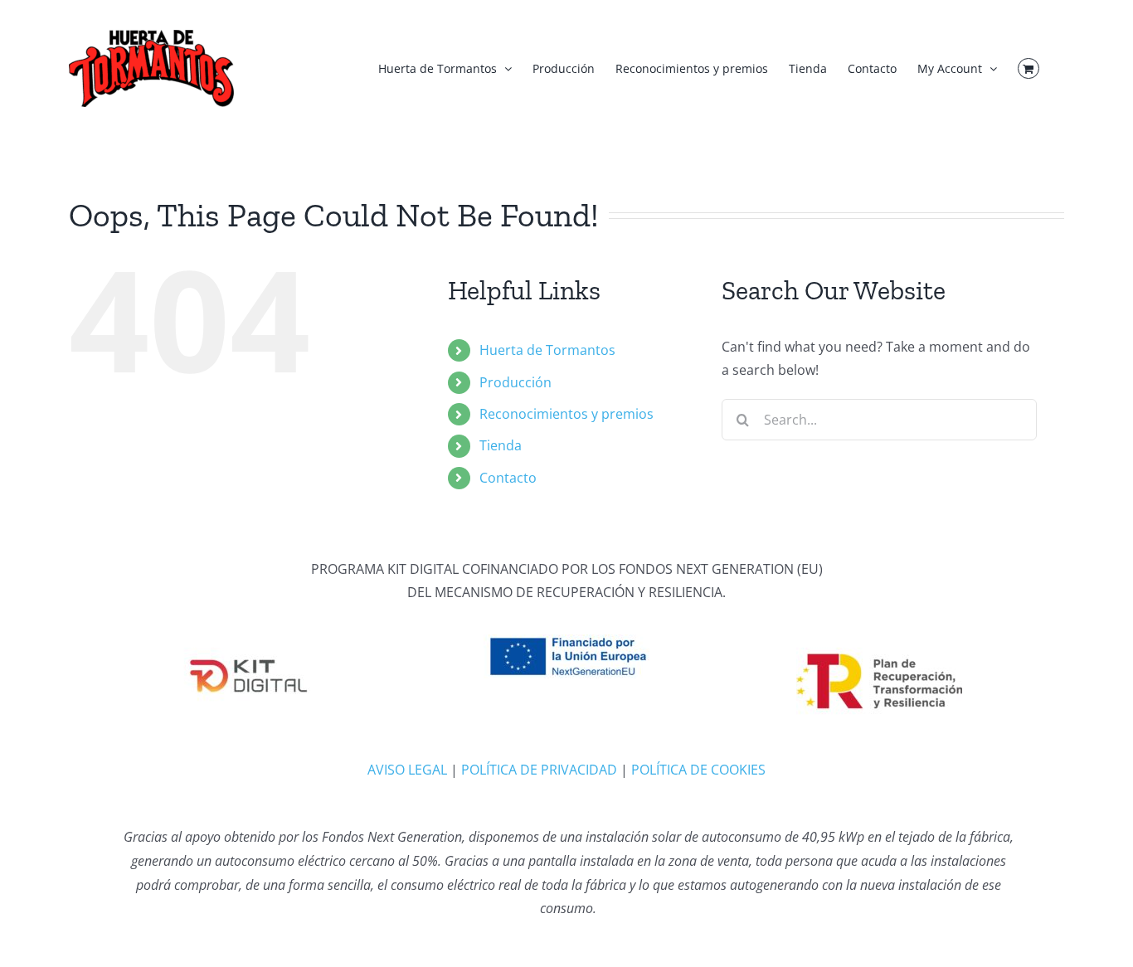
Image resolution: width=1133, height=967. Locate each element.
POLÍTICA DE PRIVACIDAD (539, 769)
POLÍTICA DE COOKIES (698, 769)
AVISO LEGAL (407, 769)
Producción (515, 382)
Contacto (508, 478)
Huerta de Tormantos (547, 350)
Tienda (500, 445)
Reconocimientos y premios (566, 414)
